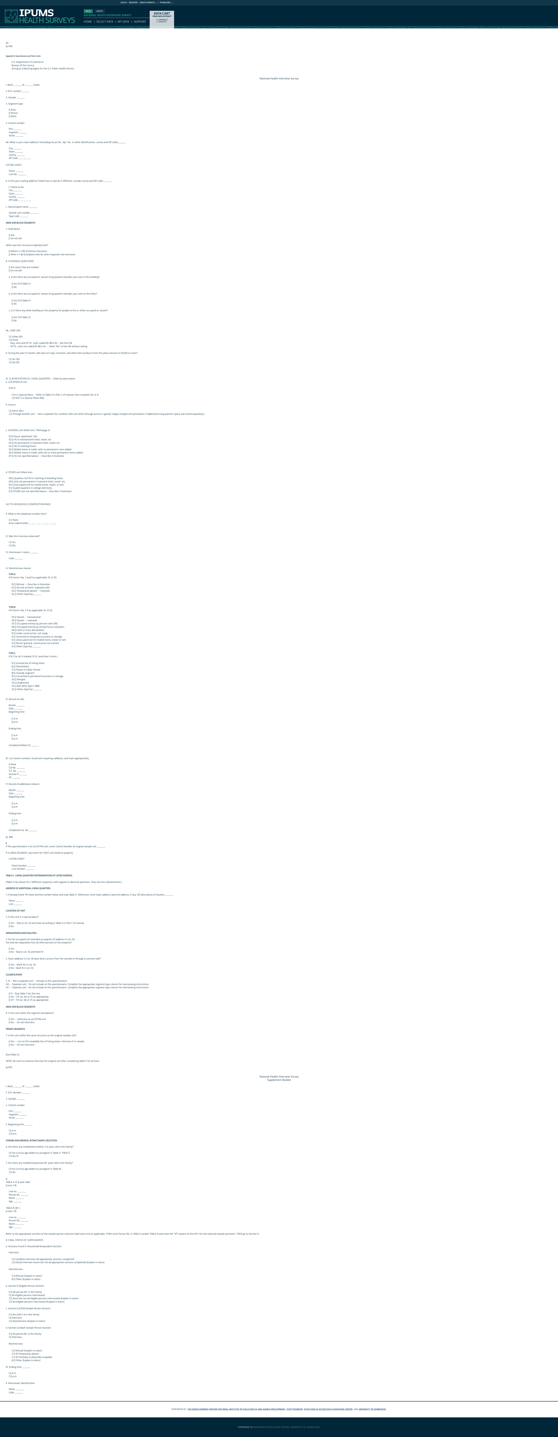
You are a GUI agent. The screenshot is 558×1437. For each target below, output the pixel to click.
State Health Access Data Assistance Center (328, 1409)
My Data (123, 21)
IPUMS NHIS (6, 7)
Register (133, 2)
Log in (123, 2)
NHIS (88, 11)
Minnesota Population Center (271, 1427)
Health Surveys (147, 2)
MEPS (99, 11)
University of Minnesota (372, 1409)
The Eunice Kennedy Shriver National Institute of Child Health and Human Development (236, 1409)
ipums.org (165, 2)
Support (140, 21)
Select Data (104, 21)
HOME (88, 21)
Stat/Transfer (295, 1409)
